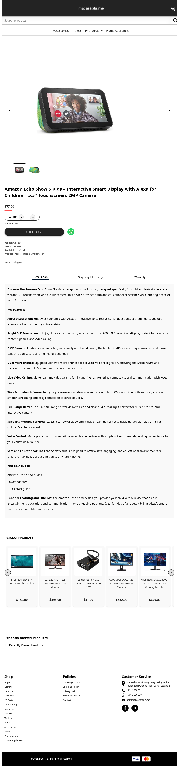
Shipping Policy (71, 686)
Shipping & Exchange (90, 277)
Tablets (8, 718)
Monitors (9, 709)
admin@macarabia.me (138, 699)
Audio (7, 722)
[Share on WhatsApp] (70, 231)
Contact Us (68, 700)
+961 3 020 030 (134, 694)
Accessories (10, 727)
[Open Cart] (173, 8)
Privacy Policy (70, 691)
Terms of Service (71, 695)
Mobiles (8, 713)
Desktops (9, 695)
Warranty (139, 277)
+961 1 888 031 (134, 690)
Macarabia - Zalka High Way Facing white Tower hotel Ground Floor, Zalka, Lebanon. (148, 684)
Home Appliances (13, 740)
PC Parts (8, 700)
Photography (11, 735)
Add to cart (34, 232)
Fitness (8, 731)
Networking (10, 704)
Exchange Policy (71, 682)
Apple (7, 682)
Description (41, 277)
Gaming (8, 686)
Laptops (8, 691)
